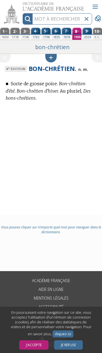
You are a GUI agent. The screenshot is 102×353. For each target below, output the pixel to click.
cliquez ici (63, 334)
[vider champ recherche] (86, 19)
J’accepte (34, 345)
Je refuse (68, 345)
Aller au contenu (21, 5)
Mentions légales (51, 298)
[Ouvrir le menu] (95, 7)
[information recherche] (28, 19)
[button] (51, 58)
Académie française (51, 280)
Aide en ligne (51, 289)
